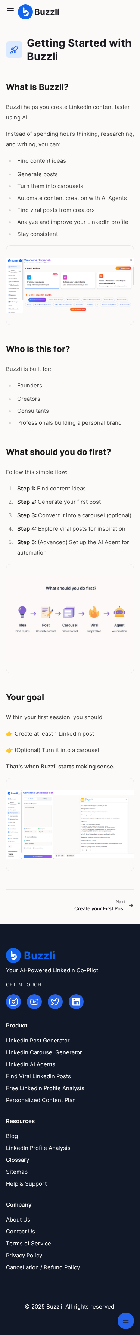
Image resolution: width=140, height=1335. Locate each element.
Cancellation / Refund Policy (43, 1267)
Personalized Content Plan (41, 1100)
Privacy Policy (24, 1255)
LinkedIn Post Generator (38, 1040)
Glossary (17, 1160)
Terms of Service (28, 1243)
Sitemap (17, 1172)
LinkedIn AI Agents (30, 1064)
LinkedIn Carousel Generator (44, 1052)
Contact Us (20, 1231)
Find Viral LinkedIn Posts (38, 1076)
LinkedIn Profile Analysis (38, 1148)
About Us (18, 1219)
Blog (12, 1136)
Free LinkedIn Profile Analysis (45, 1088)
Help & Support (26, 1183)
